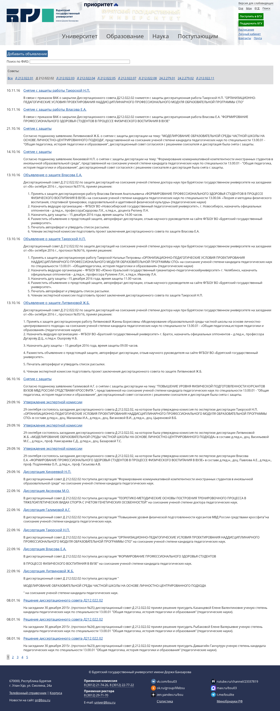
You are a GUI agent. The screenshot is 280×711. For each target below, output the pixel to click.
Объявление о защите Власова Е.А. (52, 175)
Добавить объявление (27, 53)
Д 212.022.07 (127, 78)
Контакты (244, 38)
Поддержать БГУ (251, 23)
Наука (160, 36)
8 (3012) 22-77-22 (122, 685)
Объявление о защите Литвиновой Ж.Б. (56, 302)
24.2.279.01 (167, 78)
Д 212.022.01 (24, 78)
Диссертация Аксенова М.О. (46, 490)
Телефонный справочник (27, 693)
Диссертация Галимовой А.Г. (46, 509)
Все (10, 78)
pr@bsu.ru (42, 700)
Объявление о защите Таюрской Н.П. (54, 238)
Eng (240, 8)
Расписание (246, 29)
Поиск (266, 8)
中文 (257, 8)
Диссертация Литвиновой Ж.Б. (48, 571)
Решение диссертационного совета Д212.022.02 (63, 600)
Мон (249, 8)
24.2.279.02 (186, 78)
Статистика (165, 701)
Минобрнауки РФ (230, 701)
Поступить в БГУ (251, 16)
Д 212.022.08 (148, 78)
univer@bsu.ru (104, 702)
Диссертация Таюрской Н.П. (46, 530)
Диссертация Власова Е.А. (44, 549)
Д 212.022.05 (107, 78)
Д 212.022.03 (65, 78)
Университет (80, 36)
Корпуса (56, 693)
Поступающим (198, 36)
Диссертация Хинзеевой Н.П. (47, 471)
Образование (125, 36)
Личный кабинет (249, 34)
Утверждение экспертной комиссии (52, 402)
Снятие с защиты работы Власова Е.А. (54, 109)
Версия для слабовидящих (255, 3)
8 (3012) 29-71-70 (96, 695)
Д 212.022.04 (86, 78)
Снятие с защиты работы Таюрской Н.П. (56, 90)
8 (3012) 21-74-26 (96, 685)
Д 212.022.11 (205, 78)
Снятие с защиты (37, 128)
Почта (258, 38)
